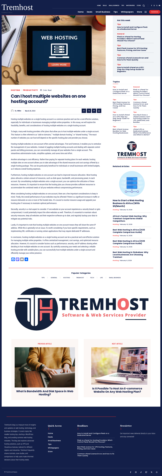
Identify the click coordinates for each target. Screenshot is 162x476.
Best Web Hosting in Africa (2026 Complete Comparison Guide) (129, 231)
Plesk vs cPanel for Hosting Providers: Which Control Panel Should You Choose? (130, 39)
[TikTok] (141, 472)
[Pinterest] (94, 111)
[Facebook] (151, 5)
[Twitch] (146, 472)
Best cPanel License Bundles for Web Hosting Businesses (120, 131)
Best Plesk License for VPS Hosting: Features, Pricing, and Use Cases (132, 49)
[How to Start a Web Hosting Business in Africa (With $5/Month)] (132, 183)
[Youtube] (159, 5)
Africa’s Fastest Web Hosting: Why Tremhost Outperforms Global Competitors (130, 218)
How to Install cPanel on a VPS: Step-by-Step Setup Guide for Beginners (130, 69)
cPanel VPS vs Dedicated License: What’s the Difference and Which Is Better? (142, 132)
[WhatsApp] (99, 111)
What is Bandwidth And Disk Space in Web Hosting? (44, 393)
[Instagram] (154, 5)
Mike (19, 111)
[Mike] (13, 110)
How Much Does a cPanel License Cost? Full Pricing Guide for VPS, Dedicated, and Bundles (141, 118)
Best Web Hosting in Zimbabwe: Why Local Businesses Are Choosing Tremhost (130, 254)
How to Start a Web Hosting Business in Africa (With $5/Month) (128, 203)
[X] (156, 5)
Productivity (30, 90)
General (120, 34)
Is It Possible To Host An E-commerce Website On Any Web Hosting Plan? (117, 390)
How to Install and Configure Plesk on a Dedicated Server (132, 28)
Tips (119, 24)
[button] (143, 5)
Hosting (15, 90)
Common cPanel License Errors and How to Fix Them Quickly (132, 59)
